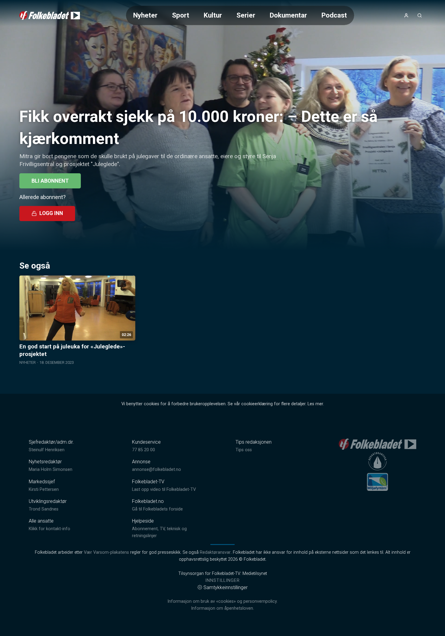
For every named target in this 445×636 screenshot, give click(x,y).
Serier (245, 15)
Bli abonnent (50, 181)
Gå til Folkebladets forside (157, 509)
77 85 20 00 (143, 449)
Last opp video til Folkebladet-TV (164, 489)
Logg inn (51, 213)
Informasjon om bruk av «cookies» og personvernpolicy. (222, 601)
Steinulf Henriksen (46, 449)
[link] (49, 15)
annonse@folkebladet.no (156, 469)
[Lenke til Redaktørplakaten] (377, 461)
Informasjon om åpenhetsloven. (222, 608)
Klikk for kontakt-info (49, 528)
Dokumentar (288, 15)
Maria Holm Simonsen (50, 469)
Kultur (213, 15)
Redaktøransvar (215, 552)
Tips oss (244, 449)
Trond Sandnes (43, 509)
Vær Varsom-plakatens (106, 552)
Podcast (334, 15)
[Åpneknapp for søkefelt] (420, 15)
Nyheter (145, 15)
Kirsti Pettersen (44, 489)
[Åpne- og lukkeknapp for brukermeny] (406, 15)
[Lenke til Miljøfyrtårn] (377, 482)
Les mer (315, 403)
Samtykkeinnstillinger (225, 587)
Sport (180, 15)
